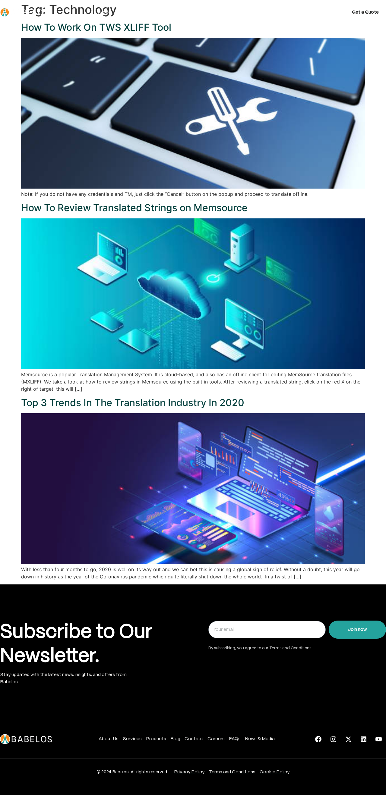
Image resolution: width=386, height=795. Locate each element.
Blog (223, 12)
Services (164, 12)
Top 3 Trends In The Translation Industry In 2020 (132, 402)
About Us (133, 12)
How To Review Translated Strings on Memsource (134, 208)
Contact (249, 12)
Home (104, 12)
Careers (279, 12)
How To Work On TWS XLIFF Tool (96, 27)
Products (196, 12)
